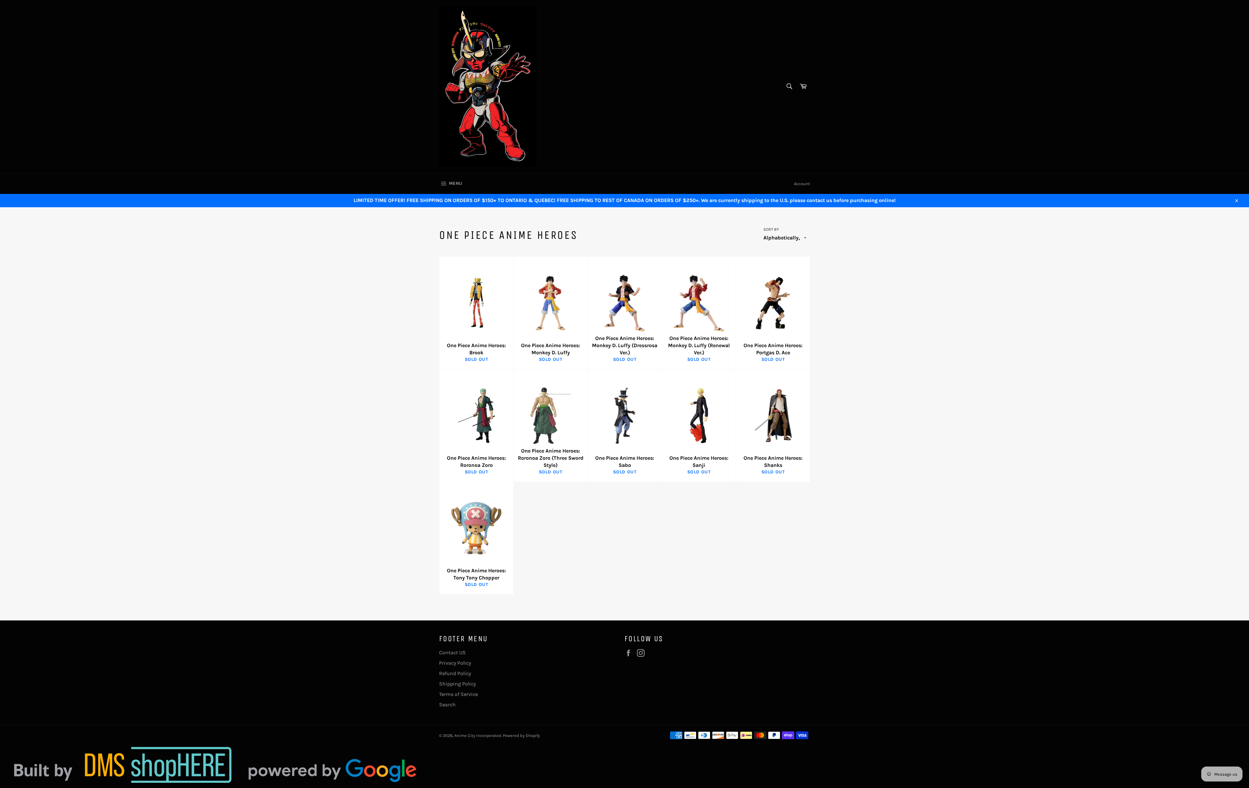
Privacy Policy (455, 663)
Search (447, 704)
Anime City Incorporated (477, 735)
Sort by (771, 229)
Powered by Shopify (521, 735)
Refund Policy (455, 673)
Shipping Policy (457, 684)
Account (802, 183)
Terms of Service (458, 694)
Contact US (452, 652)
